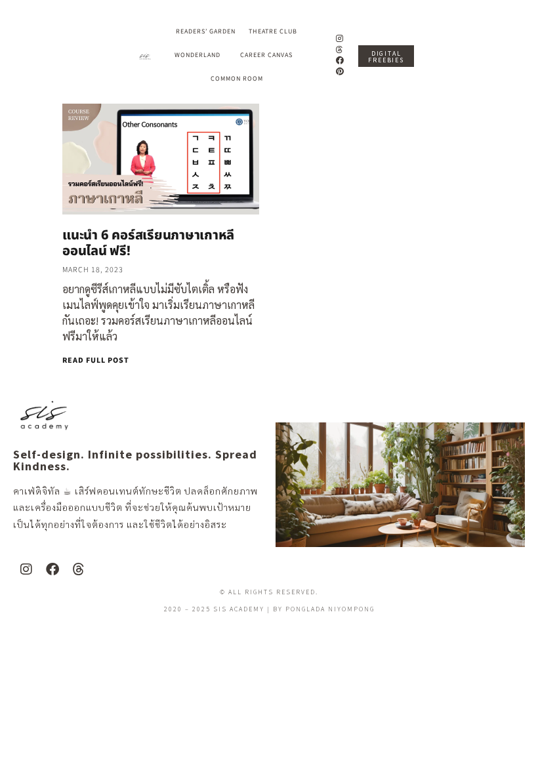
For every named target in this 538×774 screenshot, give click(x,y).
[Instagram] (340, 38)
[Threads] (340, 49)
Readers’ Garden (206, 31)
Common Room (237, 78)
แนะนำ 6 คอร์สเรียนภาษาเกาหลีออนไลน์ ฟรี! (148, 243)
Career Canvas (266, 55)
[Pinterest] (340, 71)
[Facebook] (340, 60)
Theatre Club (273, 31)
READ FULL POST (95, 360)
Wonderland (197, 55)
